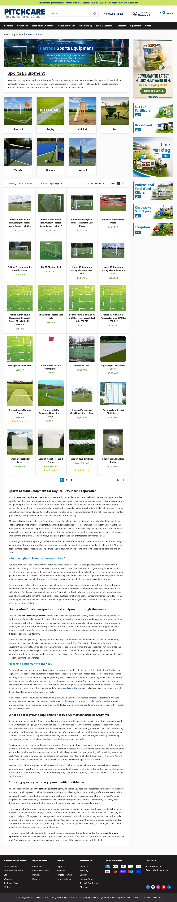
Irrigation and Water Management (70, 688)
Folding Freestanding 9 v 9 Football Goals (20, 268)
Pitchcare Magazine (13, 870)
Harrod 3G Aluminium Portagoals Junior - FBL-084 (113, 270)
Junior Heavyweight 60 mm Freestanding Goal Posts (82, 222)
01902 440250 (115, 14)
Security (84, 870)
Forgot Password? (64, 874)
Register (60, 870)
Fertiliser (8, 25)
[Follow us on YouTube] (164, 887)
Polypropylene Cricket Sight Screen (113, 411)
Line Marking (85, 25)
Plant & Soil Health (66, 25)
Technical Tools (11, 883)
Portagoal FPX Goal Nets (19, 365)
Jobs (6, 874)
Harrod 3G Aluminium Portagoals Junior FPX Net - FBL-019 (113, 317)
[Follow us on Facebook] (148, 887)
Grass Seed (22, 25)
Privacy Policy (86, 878)
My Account (144, 15)
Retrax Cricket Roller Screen (20, 460)
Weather (8, 878)
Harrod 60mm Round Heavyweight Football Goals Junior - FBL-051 (20, 222)
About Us (84, 866)
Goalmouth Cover (82, 365)
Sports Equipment (34, 34)
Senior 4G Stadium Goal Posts (113, 221)
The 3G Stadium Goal (51, 267)
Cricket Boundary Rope (82, 458)
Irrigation (121, 25)
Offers (148, 25)
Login (59, 866)
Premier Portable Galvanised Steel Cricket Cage (51, 413)
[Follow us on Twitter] (153, 887)
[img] (12, 421)
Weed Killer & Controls (42, 25)
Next (119, 480)
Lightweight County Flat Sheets (113, 367)
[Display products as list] (123, 183)
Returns (36, 878)
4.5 (26, 421)
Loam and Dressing (114, 728)
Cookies (83, 874)
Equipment (135, 25)
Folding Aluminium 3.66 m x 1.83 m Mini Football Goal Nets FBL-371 (82, 317)
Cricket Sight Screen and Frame (51, 460)
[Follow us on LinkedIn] (169, 887)
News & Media (10, 866)
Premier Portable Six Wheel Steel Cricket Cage (82, 411)
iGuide (7, 887)
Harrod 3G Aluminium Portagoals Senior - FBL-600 (81, 270)
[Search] (95, 13)
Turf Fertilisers (28, 735)
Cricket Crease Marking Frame (19, 411)
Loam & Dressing (104, 25)
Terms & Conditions (89, 883)
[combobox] (71, 13)
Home (7, 34)
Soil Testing (65, 599)
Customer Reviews (41, 870)
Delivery (36, 874)
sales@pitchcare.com (158, 870)
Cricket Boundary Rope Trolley (113, 460)
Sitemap (84, 887)
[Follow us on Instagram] (158, 887)
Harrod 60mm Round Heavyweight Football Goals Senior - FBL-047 (51, 222)
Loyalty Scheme (63, 878)
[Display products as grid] (118, 183)
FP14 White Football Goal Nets (51, 316)
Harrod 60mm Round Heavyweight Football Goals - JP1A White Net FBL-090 (20, 319)
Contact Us (37, 866)
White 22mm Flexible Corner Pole (51, 367)
